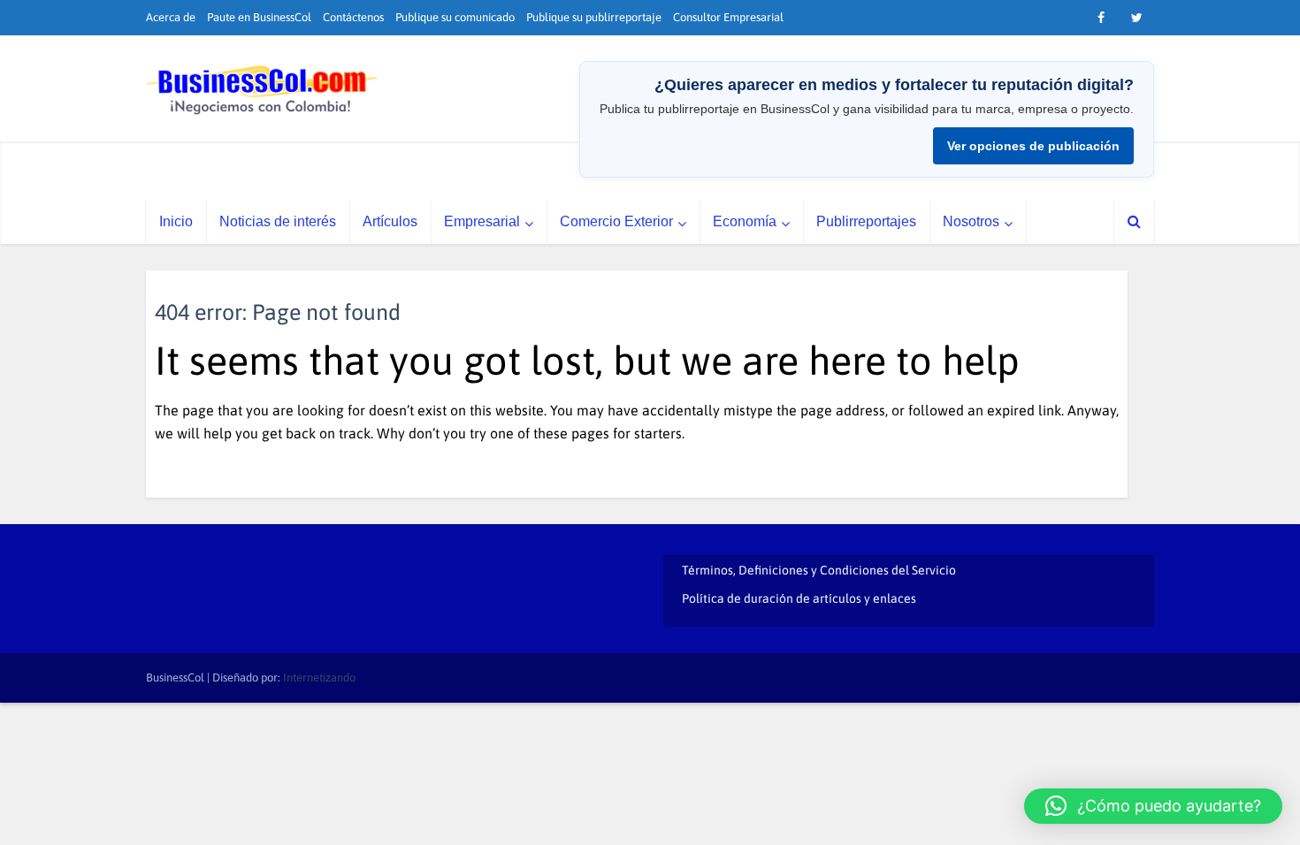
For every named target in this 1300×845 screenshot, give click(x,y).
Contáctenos (353, 17)
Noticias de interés (277, 221)
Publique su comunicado (455, 17)
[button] (1153, 806)
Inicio (176, 221)
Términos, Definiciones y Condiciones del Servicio (819, 570)
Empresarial (482, 221)
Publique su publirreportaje (593, 17)
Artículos (390, 221)
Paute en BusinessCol (259, 17)
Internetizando (319, 677)
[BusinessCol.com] (262, 90)
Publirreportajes (866, 221)
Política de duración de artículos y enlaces (799, 598)
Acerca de (170, 17)
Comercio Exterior (616, 221)
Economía (744, 221)
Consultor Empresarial (728, 17)
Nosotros (971, 221)
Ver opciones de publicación (1033, 146)
